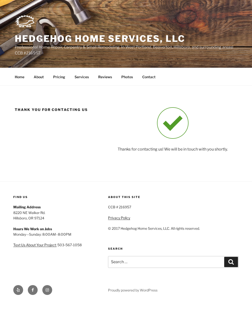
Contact (149, 77)
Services (82, 77)
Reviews (105, 77)
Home (19, 77)
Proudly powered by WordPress (133, 290)
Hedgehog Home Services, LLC (100, 38)
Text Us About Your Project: (35, 245)
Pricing (59, 77)
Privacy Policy (119, 218)
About (39, 77)
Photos (127, 77)
